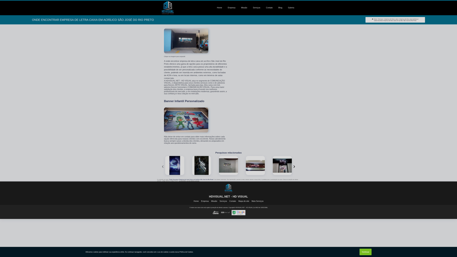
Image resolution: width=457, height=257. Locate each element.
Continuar (365, 252)
